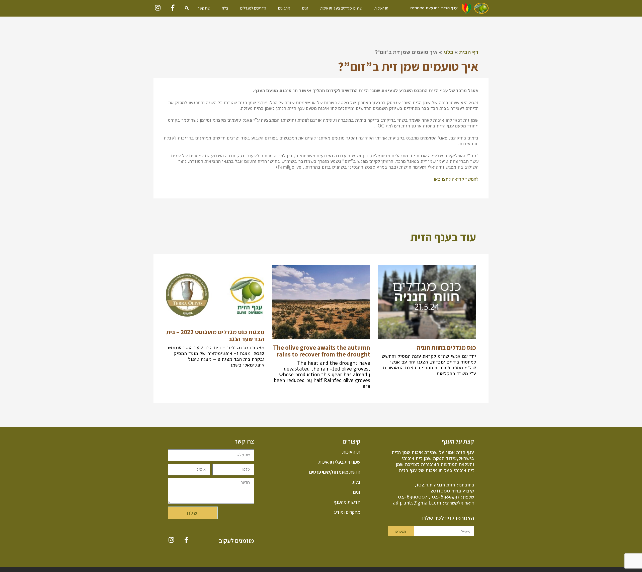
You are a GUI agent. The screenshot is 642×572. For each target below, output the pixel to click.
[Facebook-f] (173, 8)
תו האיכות (381, 8)
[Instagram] (158, 8)
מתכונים (284, 8)
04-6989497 (445, 496)
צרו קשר (204, 8)
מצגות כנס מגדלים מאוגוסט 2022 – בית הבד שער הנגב (215, 335)
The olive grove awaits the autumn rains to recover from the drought (321, 351)
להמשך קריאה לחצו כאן (456, 179)
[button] (187, 8)
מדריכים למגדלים (253, 8)
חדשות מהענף (347, 502)
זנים (305, 8)
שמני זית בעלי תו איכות (339, 461)
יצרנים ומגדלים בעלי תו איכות (341, 8)
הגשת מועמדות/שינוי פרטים (334, 471)
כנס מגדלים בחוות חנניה (446, 347)
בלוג (225, 8)
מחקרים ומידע (347, 512)
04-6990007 (412, 496)
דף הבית (468, 52)
